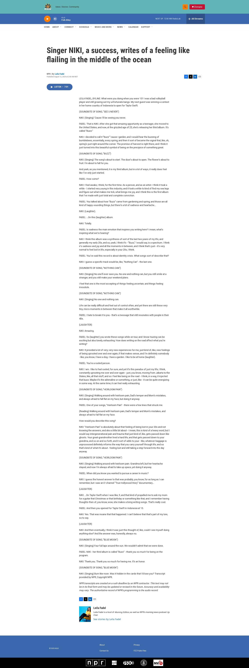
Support (145, 27)
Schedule (84, 27)
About (55, 27)
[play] (47, 18)
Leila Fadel (59, 74)
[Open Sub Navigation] (61, 27)
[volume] (55, 19)
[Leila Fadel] (85, 614)
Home (47, 27)
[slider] (59, 18)
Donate (198, 6)
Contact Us (104, 651)
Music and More (103, 27)
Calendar (133, 27)
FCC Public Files (140, 651)
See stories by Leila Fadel (107, 619)
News (120, 27)
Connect (69, 27)
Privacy (137, 645)
